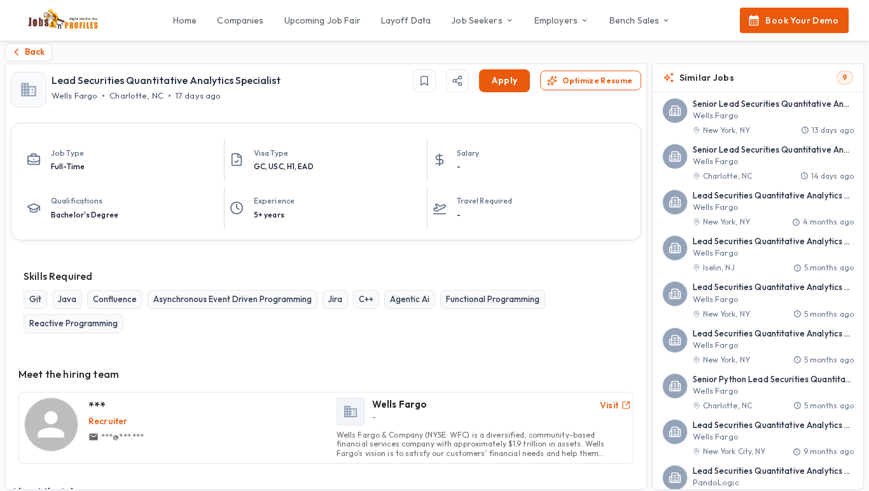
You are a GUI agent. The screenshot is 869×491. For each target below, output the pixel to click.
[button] (758, 117)
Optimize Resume (597, 80)
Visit (609, 405)
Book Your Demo (801, 20)
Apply (504, 80)
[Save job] (424, 80)
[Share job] (457, 80)
